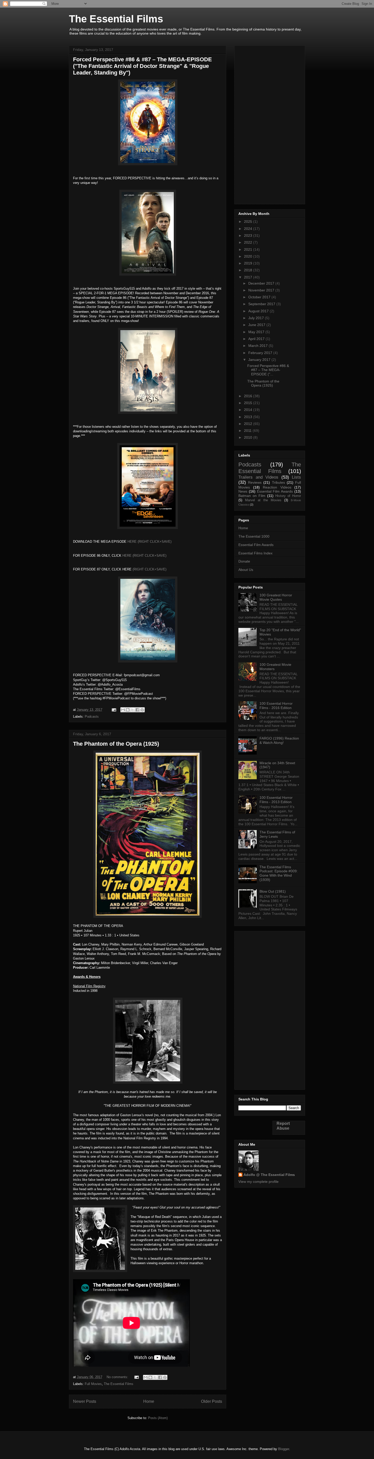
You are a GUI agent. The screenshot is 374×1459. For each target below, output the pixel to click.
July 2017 (256, 318)
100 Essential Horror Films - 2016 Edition (276, 705)
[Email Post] (113, 710)
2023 (248, 235)
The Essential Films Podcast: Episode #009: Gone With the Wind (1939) (279, 873)
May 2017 (256, 332)
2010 (248, 437)
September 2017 (262, 304)
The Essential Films (116, 18)
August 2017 (259, 311)
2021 (248, 249)
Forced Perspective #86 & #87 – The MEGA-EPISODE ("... (268, 370)
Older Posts (211, 1401)
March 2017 (258, 346)
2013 (248, 417)
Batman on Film (251, 496)
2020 (248, 256)
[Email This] (122, 709)
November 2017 (261, 290)
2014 (248, 410)
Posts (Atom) (158, 1418)
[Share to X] (132, 709)
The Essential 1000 (253, 536)
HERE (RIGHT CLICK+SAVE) (149, 541)
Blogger (283, 1449)
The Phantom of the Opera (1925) (116, 744)
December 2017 (261, 283)
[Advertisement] (269, 124)
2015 (248, 403)
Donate (244, 561)
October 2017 (259, 297)
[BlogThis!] (127, 709)
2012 (248, 424)
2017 (248, 277)
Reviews (255, 482)
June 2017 (257, 325)
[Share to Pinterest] (142, 709)
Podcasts (92, 716)
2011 (248, 431)
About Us (245, 570)
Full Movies (93, 1384)
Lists (296, 477)
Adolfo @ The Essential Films (269, 1175)
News (242, 491)
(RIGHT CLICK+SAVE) (149, 569)
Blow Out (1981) (273, 891)
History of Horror (288, 496)
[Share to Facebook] (137, 709)
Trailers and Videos (258, 477)
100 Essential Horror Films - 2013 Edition (276, 799)
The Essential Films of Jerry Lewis (277, 834)
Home (148, 1401)
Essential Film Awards (275, 491)
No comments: (118, 1377)
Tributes (278, 482)
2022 (248, 242)
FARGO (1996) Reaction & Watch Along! (279, 740)
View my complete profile (258, 1182)
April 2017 (257, 339)
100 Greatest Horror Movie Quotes (276, 597)
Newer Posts (84, 1401)
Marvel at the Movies (263, 500)
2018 (248, 270)
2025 (248, 221)
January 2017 (259, 360)
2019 (248, 263)
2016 (248, 396)
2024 (248, 229)
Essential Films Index (255, 553)
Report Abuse (283, 1125)
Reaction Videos (277, 487)
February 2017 (260, 353)
